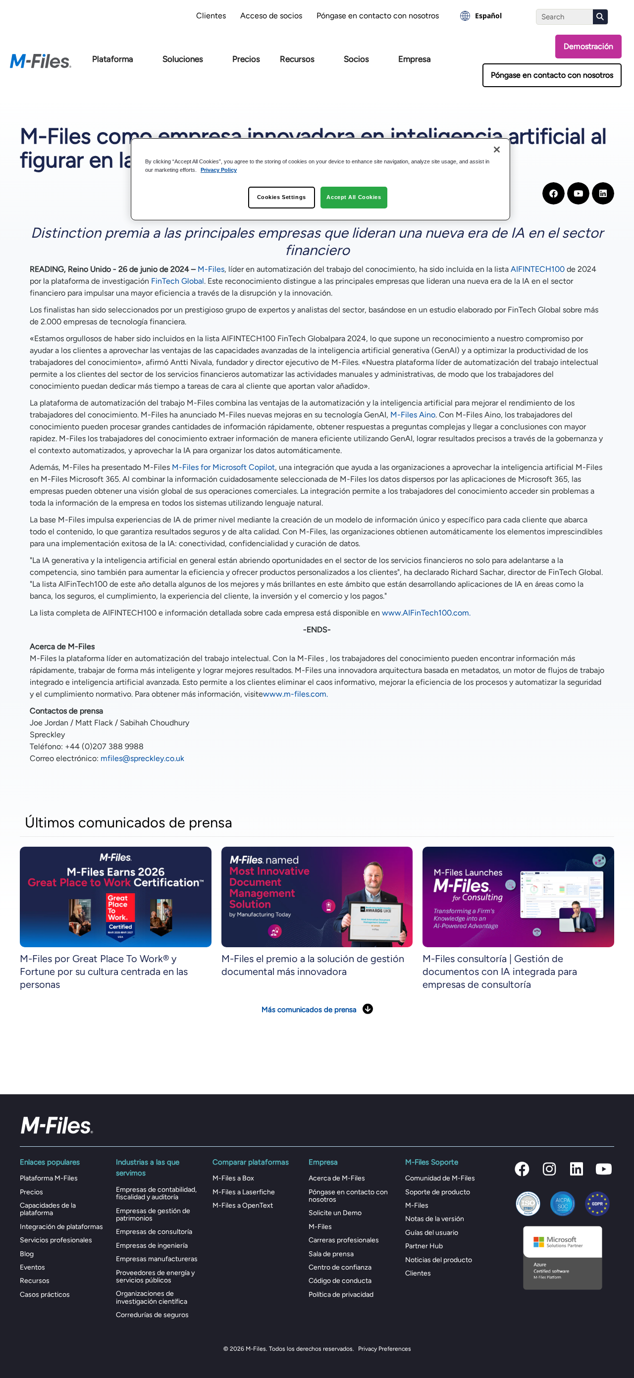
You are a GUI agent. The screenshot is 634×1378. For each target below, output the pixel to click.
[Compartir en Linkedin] (603, 193)
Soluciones (182, 59)
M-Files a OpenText (242, 1205)
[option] (481, 16)
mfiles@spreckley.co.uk (142, 758)
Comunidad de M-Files (440, 1178)
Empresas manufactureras (157, 1259)
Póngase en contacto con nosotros (378, 15)
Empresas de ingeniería (152, 1245)
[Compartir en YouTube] (578, 193)
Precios (246, 59)
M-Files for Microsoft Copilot (223, 467)
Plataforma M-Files (49, 1178)
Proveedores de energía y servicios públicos (155, 1276)
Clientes (211, 15)
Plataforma (112, 59)
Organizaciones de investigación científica (151, 1297)
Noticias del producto (438, 1260)
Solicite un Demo (335, 1213)
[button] (522, 1169)
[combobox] (481, 16)
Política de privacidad (341, 1294)
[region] (320, 179)
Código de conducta (340, 1280)
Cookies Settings (281, 197)
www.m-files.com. (295, 694)
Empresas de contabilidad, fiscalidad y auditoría (156, 1193)
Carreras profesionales (344, 1240)
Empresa (414, 59)
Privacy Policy (219, 170)
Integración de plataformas (61, 1227)
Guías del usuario (431, 1232)
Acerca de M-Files (337, 1178)
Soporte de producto (437, 1192)
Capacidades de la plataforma (48, 1209)
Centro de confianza (340, 1267)
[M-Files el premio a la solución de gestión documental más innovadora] (317, 896)
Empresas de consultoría (154, 1231)
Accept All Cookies (353, 197)
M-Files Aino (412, 414)
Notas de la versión (434, 1219)
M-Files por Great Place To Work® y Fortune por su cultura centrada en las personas (104, 971)
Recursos (297, 59)
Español (488, 15)
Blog (27, 1254)
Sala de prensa (331, 1254)
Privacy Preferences (384, 1348)
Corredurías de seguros (152, 1315)
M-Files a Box (233, 1178)
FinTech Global (177, 281)
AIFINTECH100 (538, 269)
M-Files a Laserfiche (243, 1192)
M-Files (211, 269)
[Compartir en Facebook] (553, 193)
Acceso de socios (271, 15)
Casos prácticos (45, 1294)
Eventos (32, 1267)
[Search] (600, 16)
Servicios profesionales (56, 1240)
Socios (356, 59)
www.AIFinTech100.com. (426, 612)
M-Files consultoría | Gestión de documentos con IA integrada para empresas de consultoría (500, 971)
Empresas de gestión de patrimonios (153, 1215)
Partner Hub (424, 1246)
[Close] (497, 149)
